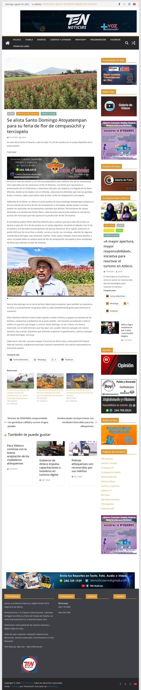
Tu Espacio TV (107, 467)
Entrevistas (109, 230)
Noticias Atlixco (108, 481)
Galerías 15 (106, 490)
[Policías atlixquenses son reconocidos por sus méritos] (83, 442)
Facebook (115, 39)
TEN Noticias (107, 458)
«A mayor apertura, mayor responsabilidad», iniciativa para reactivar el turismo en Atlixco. (119, 253)
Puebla (29, 39)
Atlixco (17, 39)
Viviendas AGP (107, 508)
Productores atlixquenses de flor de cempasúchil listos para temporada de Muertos (50, 393)
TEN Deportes (107, 504)
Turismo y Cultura (48, 114)
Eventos (41, 39)
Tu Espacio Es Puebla (110, 472)
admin (23, 137)
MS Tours (105, 495)
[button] (92, 271)
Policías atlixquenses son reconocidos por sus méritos (82, 465)
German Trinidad (109, 463)
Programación (98, 39)
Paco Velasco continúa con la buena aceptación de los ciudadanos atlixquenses (18, 454)
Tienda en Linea (21, 46)
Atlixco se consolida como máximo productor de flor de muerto (79, 393)
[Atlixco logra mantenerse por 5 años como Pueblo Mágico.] (110, 332)
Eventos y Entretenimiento (27, 114)
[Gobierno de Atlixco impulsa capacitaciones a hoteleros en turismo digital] (51, 442)
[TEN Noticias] (7, 43)
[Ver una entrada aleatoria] (133, 43)
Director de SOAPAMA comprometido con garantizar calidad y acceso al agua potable (28, 422)
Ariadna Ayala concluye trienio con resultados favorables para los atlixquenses (75, 422)
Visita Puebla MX (108, 477)
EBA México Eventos (110, 499)
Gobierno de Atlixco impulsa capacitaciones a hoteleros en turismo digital (50, 467)
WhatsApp (80, 39)
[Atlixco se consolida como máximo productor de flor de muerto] (79, 381)
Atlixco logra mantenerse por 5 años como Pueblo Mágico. (127, 330)
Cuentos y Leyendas (60, 39)
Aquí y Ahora (109, 225)
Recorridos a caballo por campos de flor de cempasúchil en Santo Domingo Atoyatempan (18, 394)
